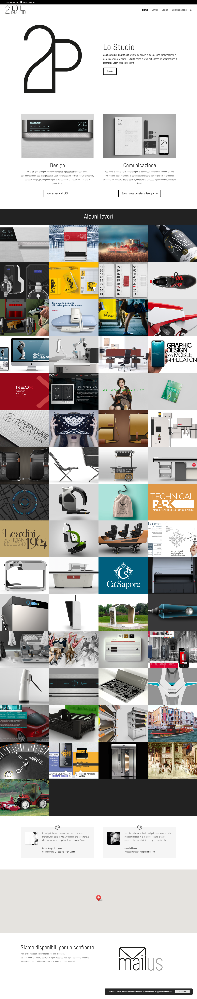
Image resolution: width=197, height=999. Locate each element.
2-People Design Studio (65, 851)
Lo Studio (119, 47)
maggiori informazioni (163, 992)
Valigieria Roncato (147, 851)
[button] (99, 898)
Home (145, 10)
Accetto (182, 991)
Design (165, 10)
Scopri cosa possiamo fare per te (140, 193)
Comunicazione (179, 10)
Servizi (155, 10)
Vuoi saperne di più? (57, 193)
